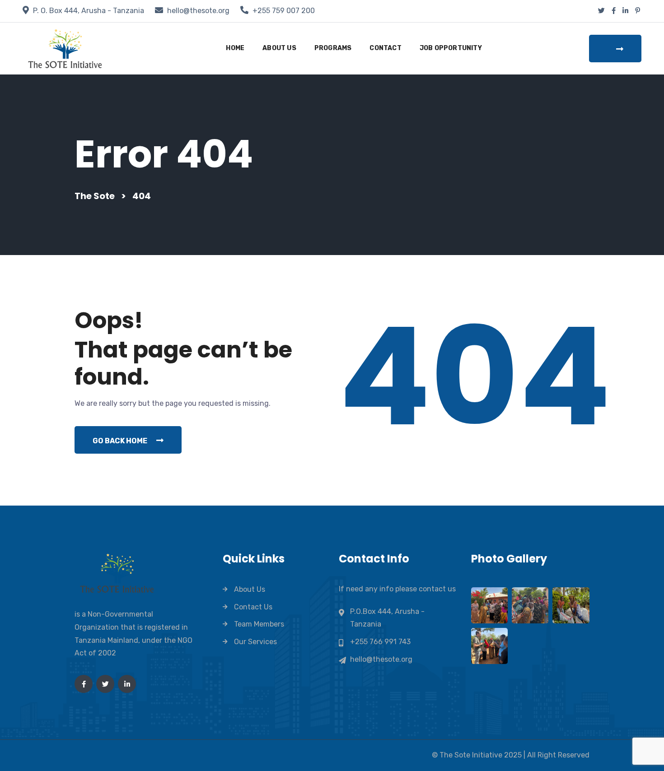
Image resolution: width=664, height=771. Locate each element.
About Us (279, 48)
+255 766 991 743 (380, 641)
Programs (333, 48)
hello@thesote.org (198, 10)
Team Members (259, 624)
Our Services (255, 641)
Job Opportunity (451, 48)
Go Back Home (120, 441)
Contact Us (253, 607)
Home (235, 48)
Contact (385, 48)
